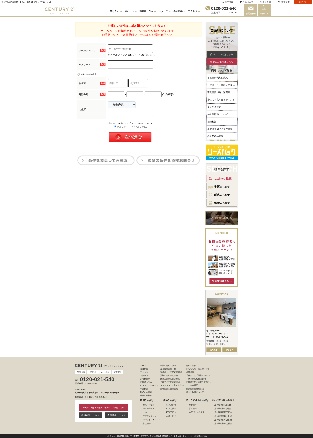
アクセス (192, 11)
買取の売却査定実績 (169, 375)
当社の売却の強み (168, 365)
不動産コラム (146, 11)
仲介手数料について (217, 114)
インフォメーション (149, 385)
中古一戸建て (149, 408)
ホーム (143, 365)
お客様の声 (145, 379)
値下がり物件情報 (196, 412)
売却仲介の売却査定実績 (171, 372)
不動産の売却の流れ (217, 77)
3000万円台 (171, 408)
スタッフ (163, 11)
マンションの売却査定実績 (172, 385)
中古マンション (149, 416)
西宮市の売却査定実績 (170, 379)
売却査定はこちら (90, 415)
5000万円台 (171, 416)
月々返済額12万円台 (223, 420)
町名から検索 (146, 392)
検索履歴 (285, 2)
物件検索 (229, 2)
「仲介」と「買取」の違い (221, 85)
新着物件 (193, 405)
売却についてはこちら (221, 54)
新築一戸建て (149, 405)
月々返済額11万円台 (223, 416)
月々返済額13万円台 (223, 423)
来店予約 (266, 2)
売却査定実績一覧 (168, 369)
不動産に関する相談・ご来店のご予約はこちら (103, 407)
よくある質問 (214, 107)
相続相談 (211, 121)
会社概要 (178, 11)
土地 (145, 412)
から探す (222, 186)
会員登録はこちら (116, 415)
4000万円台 (171, 412)
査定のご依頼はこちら (221, 61)
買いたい (129, 11)
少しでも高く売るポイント (221, 99)
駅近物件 (193, 408)
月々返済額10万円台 (223, 412)
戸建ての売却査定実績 (170, 382)
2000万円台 (171, 405)
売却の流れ (191, 365)
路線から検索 (146, 395)
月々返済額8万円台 (222, 405)
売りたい (114, 11)
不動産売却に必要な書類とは (199, 382)
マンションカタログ (151, 420)
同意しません (141, 127)
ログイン (264, 13)
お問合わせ (251, 13)
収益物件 (147, 423)
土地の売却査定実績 (169, 389)
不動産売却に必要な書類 (219, 129)
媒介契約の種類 (215, 136)
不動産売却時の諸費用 (218, 92)
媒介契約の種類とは (195, 389)
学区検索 (144, 389)
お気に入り (248, 2)
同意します (122, 127)
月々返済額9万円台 (222, 408)
